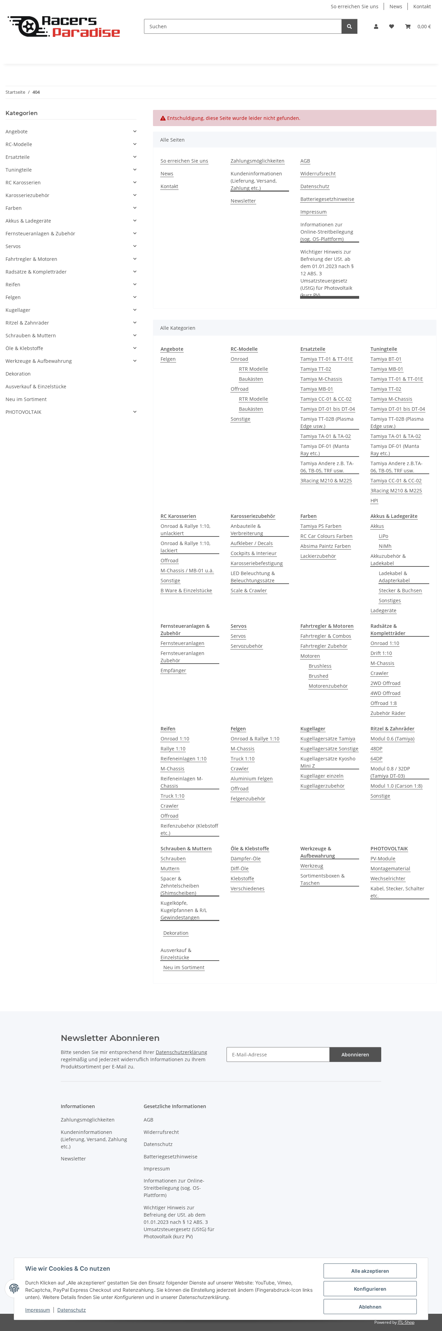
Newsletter (243, 200)
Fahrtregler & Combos (325, 636)
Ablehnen (370, 1307)
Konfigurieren (370, 1289)
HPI (374, 500)
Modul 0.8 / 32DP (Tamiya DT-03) (390, 772)
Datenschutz (71, 1310)
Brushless (320, 666)
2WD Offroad (386, 683)
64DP (376, 758)
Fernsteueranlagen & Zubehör (40, 233)
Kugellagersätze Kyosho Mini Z (327, 762)
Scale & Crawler (249, 590)
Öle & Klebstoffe (24, 348)
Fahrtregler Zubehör (323, 646)
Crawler (379, 673)
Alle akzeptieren (370, 1271)
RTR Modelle (253, 369)
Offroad (240, 389)
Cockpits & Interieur (254, 553)
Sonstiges (390, 600)
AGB (305, 160)
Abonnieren (355, 1054)
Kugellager (18, 310)
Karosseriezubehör (27, 195)
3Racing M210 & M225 (326, 480)
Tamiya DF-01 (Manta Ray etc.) (324, 450)
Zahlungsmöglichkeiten (258, 160)
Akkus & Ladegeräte (28, 220)
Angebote (17, 131)
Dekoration (176, 933)
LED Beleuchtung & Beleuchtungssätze (253, 577)
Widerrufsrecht (318, 173)
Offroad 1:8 (384, 703)
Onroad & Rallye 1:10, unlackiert (185, 529)
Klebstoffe (242, 878)
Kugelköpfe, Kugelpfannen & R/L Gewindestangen (184, 910)
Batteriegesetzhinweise (327, 199)
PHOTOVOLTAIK (23, 412)
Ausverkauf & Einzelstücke (176, 954)
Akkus (377, 526)
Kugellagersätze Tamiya (327, 738)
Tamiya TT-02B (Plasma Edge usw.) (327, 422)
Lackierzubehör (318, 556)
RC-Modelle (19, 144)
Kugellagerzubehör (322, 785)
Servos (238, 636)
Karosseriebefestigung (257, 563)
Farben (14, 208)
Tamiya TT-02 (315, 369)
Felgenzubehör (248, 798)
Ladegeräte (383, 610)
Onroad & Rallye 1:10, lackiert (185, 547)
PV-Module (383, 858)
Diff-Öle (240, 868)
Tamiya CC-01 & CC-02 (326, 399)
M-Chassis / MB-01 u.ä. (187, 570)
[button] (376, 26)
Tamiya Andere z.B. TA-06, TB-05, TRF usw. (327, 467)
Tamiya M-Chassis (321, 379)
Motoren (310, 656)
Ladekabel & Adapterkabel (394, 577)
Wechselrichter (388, 878)
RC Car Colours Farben (326, 536)
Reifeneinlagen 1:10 (183, 758)
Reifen (13, 284)
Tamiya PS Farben (321, 526)
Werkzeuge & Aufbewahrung (39, 361)
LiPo (383, 536)
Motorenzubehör (328, 686)
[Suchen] (349, 26)
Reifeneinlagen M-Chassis (182, 782)
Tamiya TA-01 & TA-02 (325, 436)
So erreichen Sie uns (354, 6)
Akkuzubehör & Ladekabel (388, 559)
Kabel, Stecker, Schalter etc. (397, 892)
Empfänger (173, 670)
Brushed (318, 676)
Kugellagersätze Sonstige (329, 748)
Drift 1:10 (381, 653)
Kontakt (422, 6)
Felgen (168, 359)
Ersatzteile (18, 157)
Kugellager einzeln (322, 775)
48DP (376, 748)
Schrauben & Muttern (31, 335)
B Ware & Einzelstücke (186, 590)
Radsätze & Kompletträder (36, 271)
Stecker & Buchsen (400, 590)
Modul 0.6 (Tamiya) (392, 738)
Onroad (239, 359)
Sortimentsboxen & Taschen (322, 879)
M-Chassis (382, 663)
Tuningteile (19, 169)
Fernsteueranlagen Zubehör (182, 657)
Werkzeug (311, 865)
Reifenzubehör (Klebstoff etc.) (189, 829)
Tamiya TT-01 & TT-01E (326, 359)
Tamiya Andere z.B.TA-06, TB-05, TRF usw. (397, 467)
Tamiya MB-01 (316, 389)
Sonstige (240, 419)
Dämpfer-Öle (246, 858)
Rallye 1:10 (173, 748)
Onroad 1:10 (385, 643)
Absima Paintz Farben (325, 546)
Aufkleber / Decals (252, 543)
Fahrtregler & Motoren (31, 259)
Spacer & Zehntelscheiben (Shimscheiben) (180, 885)
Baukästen (251, 379)
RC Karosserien (23, 182)
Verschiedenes (248, 888)
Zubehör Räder (388, 713)
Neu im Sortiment (183, 967)
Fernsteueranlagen (182, 643)
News (396, 6)
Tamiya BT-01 (386, 359)
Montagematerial (390, 868)
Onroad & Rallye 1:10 (255, 738)
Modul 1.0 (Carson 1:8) (396, 785)
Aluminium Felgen (252, 778)
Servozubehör (247, 646)
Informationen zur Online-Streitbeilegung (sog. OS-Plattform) (326, 231)
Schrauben (173, 858)
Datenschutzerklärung (181, 1052)
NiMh (385, 546)
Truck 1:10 (172, 795)
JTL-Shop (406, 1322)
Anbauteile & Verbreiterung (247, 529)
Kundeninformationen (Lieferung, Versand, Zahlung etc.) (256, 180)
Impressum (37, 1310)
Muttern (170, 868)
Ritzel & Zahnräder (27, 322)
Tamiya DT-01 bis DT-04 (327, 409)
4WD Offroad (386, 693)
